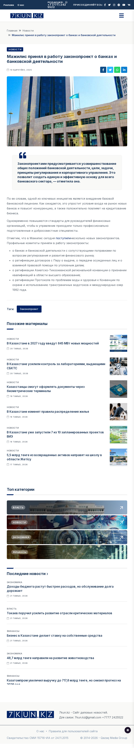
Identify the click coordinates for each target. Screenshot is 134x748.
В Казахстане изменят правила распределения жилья (48, 411)
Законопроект (29, 309)
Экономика (14, 582)
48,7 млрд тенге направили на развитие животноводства (50, 658)
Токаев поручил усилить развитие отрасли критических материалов (59, 613)
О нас (20, 5)
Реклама (8, 5)
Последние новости (26, 573)
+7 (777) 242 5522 (57, 6)
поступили (63, 238)
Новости (28, 30)
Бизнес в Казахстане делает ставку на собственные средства (54, 635)
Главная (12, 30)
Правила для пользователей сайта (73, 731)
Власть (12, 608)
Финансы (13, 631)
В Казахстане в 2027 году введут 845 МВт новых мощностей (53, 343)
